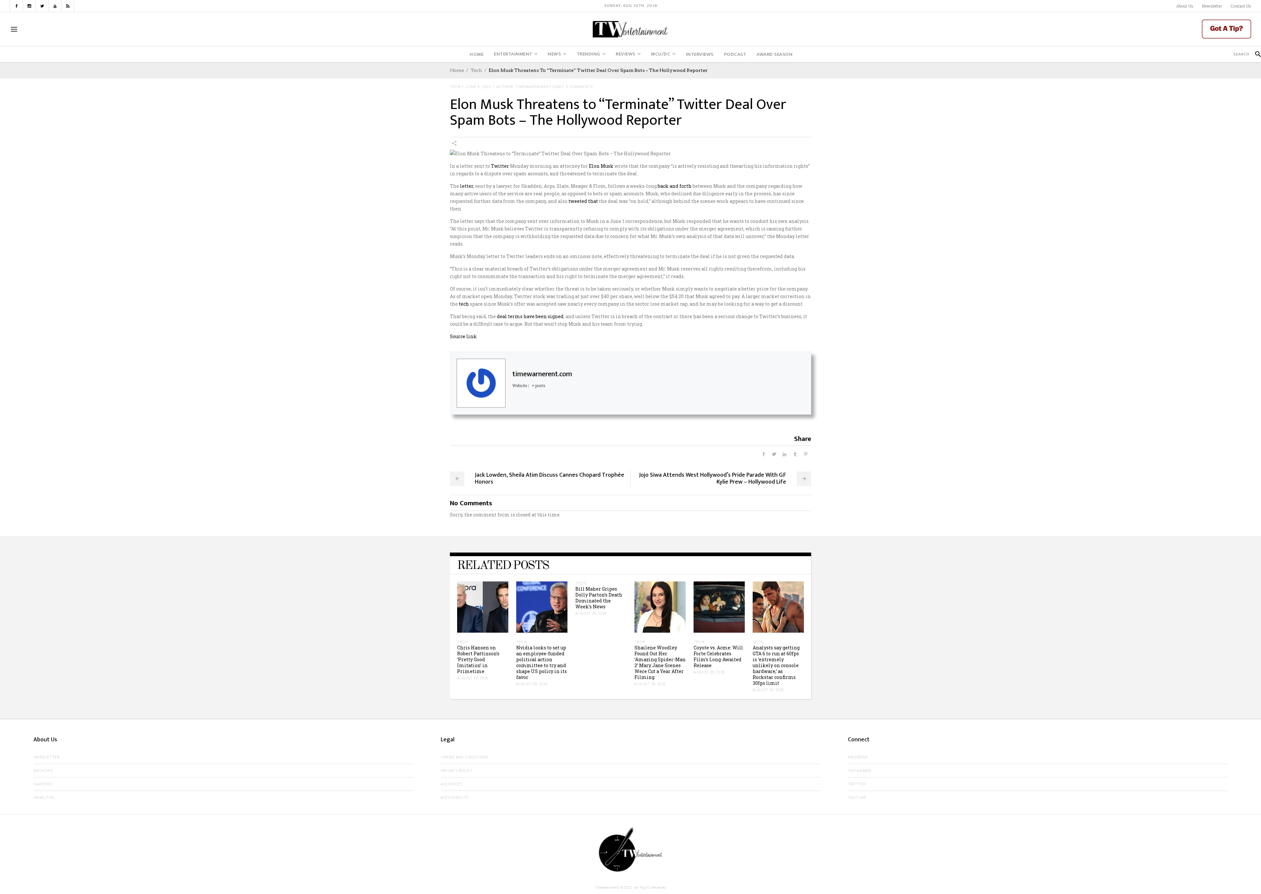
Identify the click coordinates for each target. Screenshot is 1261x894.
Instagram (859, 771)
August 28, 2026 (709, 672)
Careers (42, 784)
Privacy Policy (457, 771)
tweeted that (583, 201)
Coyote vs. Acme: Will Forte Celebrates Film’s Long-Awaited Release (718, 656)
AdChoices (451, 784)
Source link (463, 336)
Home (457, 70)
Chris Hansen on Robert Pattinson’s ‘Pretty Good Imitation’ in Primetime (478, 659)
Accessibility (455, 798)
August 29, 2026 (473, 678)
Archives (43, 771)
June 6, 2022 (479, 87)
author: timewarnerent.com (529, 87)
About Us (1184, 6)
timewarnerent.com (542, 374)
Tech (476, 70)
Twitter (500, 166)
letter (466, 186)
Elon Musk (601, 166)
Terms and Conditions (464, 757)
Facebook (858, 757)
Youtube (857, 798)
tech (464, 304)
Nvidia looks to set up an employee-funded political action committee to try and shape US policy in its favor (541, 662)
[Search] (1255, 54)
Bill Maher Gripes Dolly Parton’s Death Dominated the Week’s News (598, 598)
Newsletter (1212, 6)
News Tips (44, 798)
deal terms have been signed (530, 316)
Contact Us (1240, 6)
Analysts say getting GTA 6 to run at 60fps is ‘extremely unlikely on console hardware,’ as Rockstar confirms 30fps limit (776, 665)
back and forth (675, 186)
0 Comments (579, 87)
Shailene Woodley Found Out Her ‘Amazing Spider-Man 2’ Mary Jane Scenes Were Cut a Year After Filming (660, 662)
